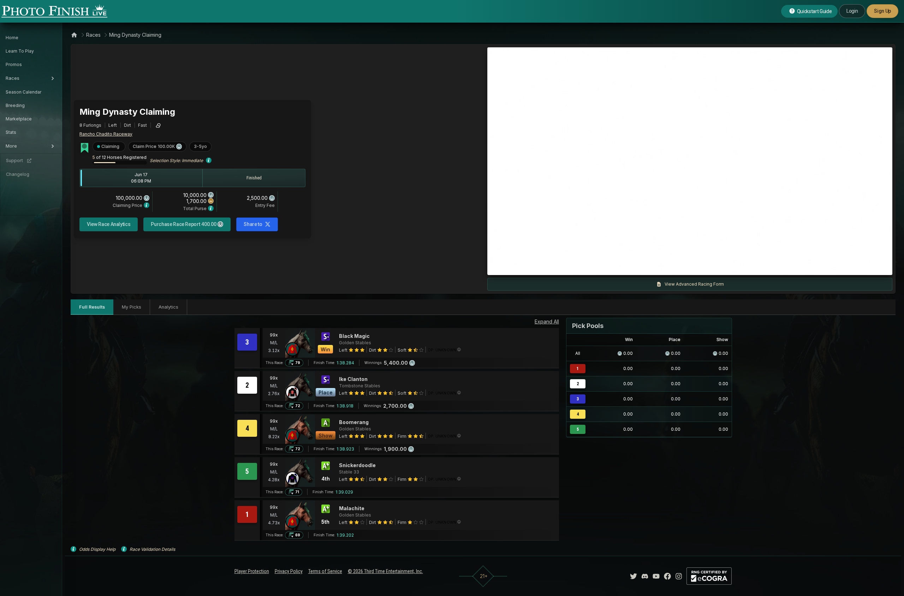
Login (852, 11)
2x (576, 266)
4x (587, 266)
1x (565, 266)
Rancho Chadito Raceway (105, 134)
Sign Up (882, 11)
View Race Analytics (108, 224)
